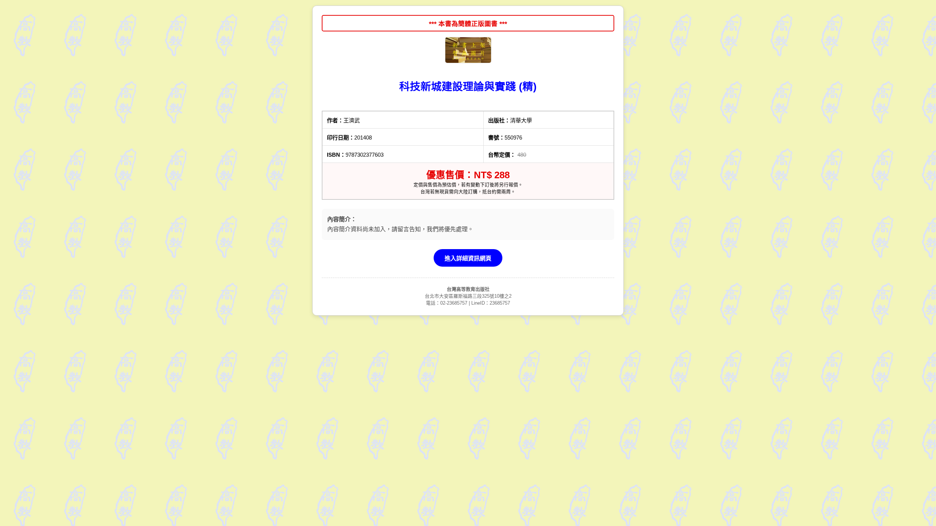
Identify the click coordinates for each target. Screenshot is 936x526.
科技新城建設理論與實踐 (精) (468, 86)
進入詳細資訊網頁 (468, 258)
